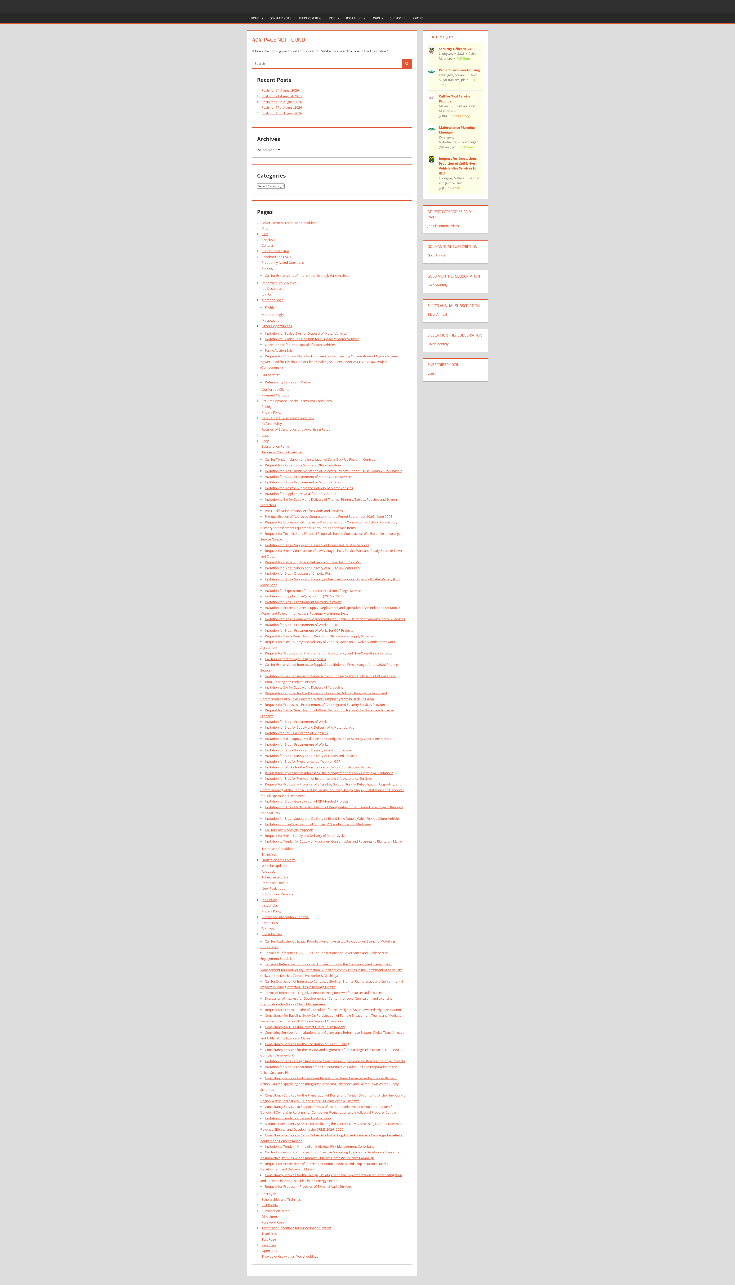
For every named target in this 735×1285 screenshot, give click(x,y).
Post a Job (354, 18)
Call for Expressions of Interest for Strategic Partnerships (307, 275)
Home (255, 18)
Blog (265, 228)
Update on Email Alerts (279, 860)
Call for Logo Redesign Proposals (289, 830)
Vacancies (269, 1245)
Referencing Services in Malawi (288, 382)
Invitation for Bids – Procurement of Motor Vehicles (303, 482)
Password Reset (273, 1222)
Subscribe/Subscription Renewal (285, 917)
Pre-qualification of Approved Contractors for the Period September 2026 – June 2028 (328, 516)
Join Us (267, 294)
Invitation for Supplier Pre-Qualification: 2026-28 (300, 493)
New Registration (274, 888)
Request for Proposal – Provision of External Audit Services (308, 1186)
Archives (268, 928)
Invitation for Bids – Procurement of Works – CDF (301, 624)
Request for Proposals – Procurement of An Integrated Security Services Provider (325, 704)
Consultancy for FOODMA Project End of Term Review (305, 1027)
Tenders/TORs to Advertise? (282, 452)
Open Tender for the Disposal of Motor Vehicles (300, 344)
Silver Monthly (438, 344)
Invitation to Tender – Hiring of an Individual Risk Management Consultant (319, 1146)
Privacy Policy (272, 412)
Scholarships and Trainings (281, 1199)
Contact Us (270, 923)
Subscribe (397, 18)
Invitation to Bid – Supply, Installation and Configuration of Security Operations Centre (328, 738)
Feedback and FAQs (276, 257)
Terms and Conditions (278, 848)
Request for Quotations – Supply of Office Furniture (303, 465)
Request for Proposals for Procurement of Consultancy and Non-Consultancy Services (328, 653)
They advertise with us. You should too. (290, 1256)
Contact (267, 245)
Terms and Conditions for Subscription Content (296, 1228)
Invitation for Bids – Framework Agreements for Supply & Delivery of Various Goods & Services (335, 619)
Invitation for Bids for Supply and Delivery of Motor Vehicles (309, 488)
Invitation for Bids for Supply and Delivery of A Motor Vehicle (309, 727)
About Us (268, 871)
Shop (265, 435)
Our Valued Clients (275, 389)
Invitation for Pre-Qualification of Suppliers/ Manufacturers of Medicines (318, 824)
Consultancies (281, 18)
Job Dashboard (272, 288)
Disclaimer (269, 1216)
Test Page (269, 1239)
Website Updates (274, 865)
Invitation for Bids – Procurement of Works (296, 721)
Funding (268, 268)
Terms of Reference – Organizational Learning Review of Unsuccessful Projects (323, 992)
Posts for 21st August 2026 (282, 96)
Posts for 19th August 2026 (282, 102)
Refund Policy (272, 423)
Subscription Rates (275, 1211)
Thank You (269, 854)
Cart (265, 234)
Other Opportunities (277, 326)
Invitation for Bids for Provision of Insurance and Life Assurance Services (318, 778)
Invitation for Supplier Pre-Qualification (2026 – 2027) (304, 596)
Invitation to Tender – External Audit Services (298, 1118)
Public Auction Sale (279, 350)
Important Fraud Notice (279, 283)
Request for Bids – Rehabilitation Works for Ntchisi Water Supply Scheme (319, 636)
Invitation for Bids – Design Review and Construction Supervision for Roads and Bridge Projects (335, 1061)
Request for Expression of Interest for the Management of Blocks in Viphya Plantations (329, 773)
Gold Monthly (438, 285)
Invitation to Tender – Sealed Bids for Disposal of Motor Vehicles (312, 339)
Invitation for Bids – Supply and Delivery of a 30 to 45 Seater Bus (312, 568)
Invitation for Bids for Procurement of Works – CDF (302, 761)
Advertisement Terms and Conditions (289, 222)
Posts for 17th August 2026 (282, 107)
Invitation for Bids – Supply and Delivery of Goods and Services (311, 755)
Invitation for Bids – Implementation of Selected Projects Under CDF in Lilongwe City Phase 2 (333, 471)
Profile (270, 307)
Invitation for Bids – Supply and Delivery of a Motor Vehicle (308, 750)
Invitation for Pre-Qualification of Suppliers (296, 733)
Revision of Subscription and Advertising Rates (296, 429)
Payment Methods (275, 395)
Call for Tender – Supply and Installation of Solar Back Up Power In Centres (320, 459)
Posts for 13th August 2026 (282, 113)
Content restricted (275, 251)
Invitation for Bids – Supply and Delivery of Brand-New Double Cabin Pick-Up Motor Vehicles (332, 818)
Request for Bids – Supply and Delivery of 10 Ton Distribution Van (313, 562)
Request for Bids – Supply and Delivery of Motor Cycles (305, 835)
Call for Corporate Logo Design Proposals (295, 659)
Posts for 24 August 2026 (280, 90)
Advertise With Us (275, 877)
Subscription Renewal (278, 894)
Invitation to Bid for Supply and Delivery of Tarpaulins (304, 687)
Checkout (269, 240)
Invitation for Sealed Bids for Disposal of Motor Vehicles (306, 333)
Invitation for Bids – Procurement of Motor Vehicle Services (308, 476)
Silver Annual (437, 314)
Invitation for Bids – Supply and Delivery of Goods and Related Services (317, 545)
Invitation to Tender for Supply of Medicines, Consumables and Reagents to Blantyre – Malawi (334, 841)
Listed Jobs (270, 905)
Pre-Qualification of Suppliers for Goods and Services (304, 511)
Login (376, 18)
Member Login (272, 300)
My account (270, 320)
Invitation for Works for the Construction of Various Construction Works (318, 767)
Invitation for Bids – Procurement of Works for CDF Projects (309, 630)
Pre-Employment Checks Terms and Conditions (297, 401)
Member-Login (273, 314)
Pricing (418, 18)
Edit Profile (270, 1205)
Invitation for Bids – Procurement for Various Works (303, 602)
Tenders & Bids (310, 18)
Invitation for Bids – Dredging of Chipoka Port (298, 573)
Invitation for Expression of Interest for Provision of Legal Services (313, 590)
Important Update (275, 882)
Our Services (271, 375)
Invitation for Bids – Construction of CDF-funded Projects (307, 801)
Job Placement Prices (443, 226)
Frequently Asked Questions (283, 262)
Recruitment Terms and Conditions (288, 418)
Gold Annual (437, 255)
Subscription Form (275, 446)
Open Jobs (269, 1250)
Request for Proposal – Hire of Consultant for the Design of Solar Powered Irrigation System (333, 1009)
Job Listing (269, 900)
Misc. (332, 18)
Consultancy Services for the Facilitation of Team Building (307, 1044)
